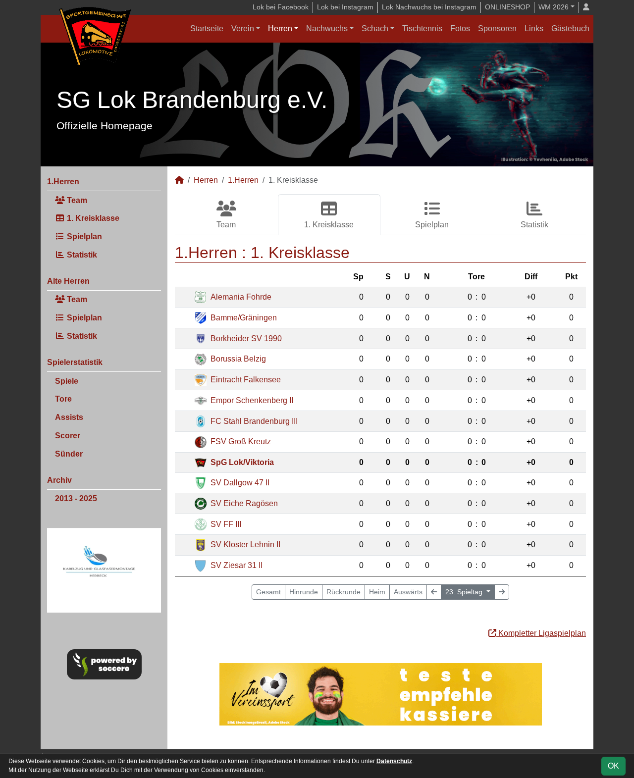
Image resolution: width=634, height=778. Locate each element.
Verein (242, 28)
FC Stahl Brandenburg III (254, 421)
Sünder (69, 454)
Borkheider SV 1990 (246, 338)
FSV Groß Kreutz (241, 441)
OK (613, 766)
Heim (377, 592)
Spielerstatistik (75, 362)
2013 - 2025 (76, 498)
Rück (343, 592)
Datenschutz (394, 761)
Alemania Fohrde (241, 297)
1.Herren (63, 181)
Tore (63, 399)
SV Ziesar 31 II (237, 565)
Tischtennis (422, 28)
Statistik (81, 255)
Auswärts (408, 592)
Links (534, 28)
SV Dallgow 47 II (240, 482)
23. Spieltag (464, 592)
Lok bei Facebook (281, 7)
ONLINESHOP (507, 7)
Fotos (460, 28)
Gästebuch (570, 28)
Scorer (67, 435)
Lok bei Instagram (345, 7)
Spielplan (83, 236)
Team (76, 200)
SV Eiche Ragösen (244, 503)
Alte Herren (68, 281)
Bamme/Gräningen (244, 317)
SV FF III (226, 524)
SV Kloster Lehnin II (245, 544)
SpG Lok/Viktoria (242, 462)
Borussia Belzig (238, 359)
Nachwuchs (327, 28)
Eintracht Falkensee (246, 379)
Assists (69, 417)
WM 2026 (553, 7)
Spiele (66, 381)
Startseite (206, 28)
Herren (280, 28)
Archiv (59, 480)
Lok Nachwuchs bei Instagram (429, 7)
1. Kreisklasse (92, 218)
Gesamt (268, 592)
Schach (375, 28)
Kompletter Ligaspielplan (541, 633)
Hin (303, 592)
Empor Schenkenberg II (252, 400)
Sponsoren (497, 28)
